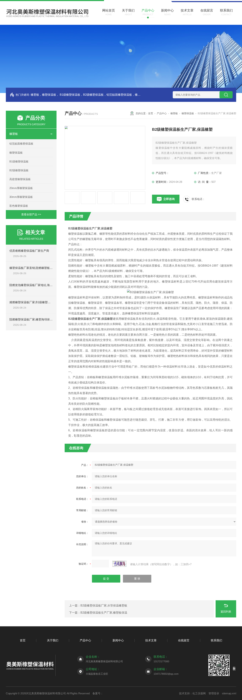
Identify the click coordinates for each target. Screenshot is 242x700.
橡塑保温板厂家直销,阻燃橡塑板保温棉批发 (36, 267)
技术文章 (151, 640)
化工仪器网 (199, 693)
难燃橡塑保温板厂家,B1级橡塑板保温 (32, 302)
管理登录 (214, 693)
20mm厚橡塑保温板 (21, 188)
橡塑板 (13, 133)
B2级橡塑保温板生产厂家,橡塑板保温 (103, 612)
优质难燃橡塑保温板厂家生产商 (29, 250)
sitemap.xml (229, 693)
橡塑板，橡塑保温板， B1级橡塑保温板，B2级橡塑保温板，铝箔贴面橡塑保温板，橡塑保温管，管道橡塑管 (86, 94)
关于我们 (52, 640)
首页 (150, 113)
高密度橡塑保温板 (20, 179)
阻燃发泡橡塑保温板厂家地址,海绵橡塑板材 (36, 285)
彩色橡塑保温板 (18, 205)
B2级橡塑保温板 (19, 170)
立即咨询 (169, 199)
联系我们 (216, 640)
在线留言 (183, 640)
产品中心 (162, 113)
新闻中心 (118, 640)
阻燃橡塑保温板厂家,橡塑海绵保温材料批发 (36, 319)
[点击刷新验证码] (119, 564)
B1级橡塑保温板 (19, 161)
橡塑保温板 (16, 152)
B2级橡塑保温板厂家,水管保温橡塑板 (103, 605)
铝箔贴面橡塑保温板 (21, 143)
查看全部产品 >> (31, 214)
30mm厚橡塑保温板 (21, 196)
